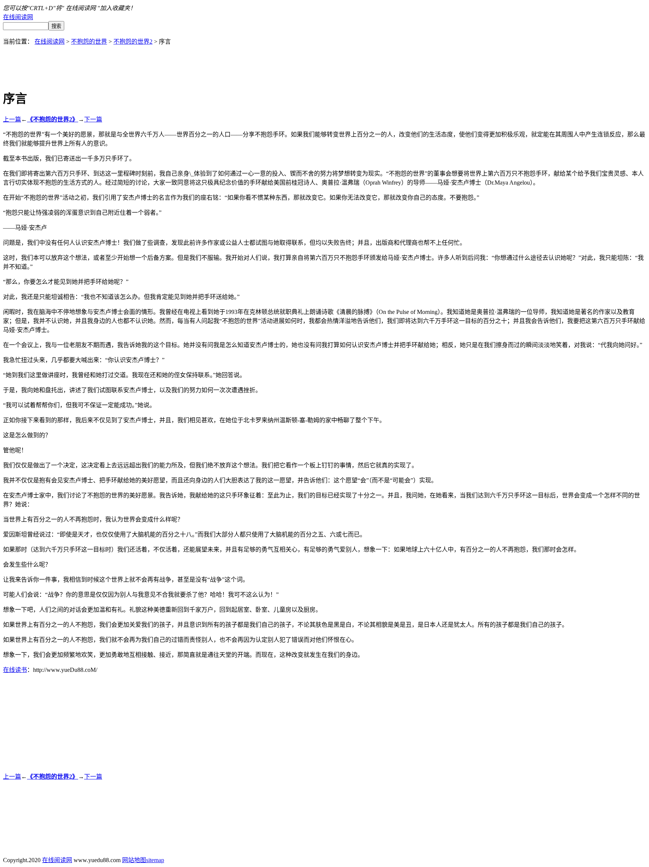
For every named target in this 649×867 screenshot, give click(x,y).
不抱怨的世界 (89, 41)
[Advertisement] (324, 62)
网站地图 (134, 860)
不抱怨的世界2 (132, 41)
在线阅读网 (18, 17)
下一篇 (93, 119)
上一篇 (12, 119)
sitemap (155, 860)
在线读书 (15, 670)
